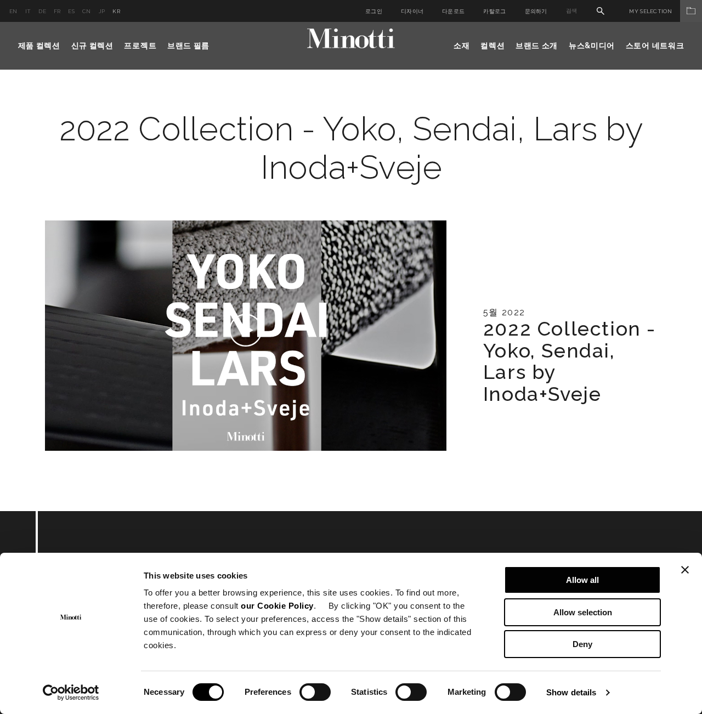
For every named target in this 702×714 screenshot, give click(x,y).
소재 (461, 45)
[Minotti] (351, 39)
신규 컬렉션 (92, 45)
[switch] (315, 692)
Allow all (582, 580)
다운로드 (453, 11)
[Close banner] (685, 570)
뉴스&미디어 (592, 45)
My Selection (650, 11)
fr (57, 11)
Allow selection (582, 612)
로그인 (373, 11)
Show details (571, 692)
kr (116, 11)
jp (102, 11)
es (71, 11)
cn (86, 11)
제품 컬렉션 (39, 45)
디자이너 (412, 11)
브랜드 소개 (537, 45)
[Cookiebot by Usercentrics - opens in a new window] (71, 692)
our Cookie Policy (277, 605)
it (28, 11)
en (13, 11)
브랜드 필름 (188, 45)
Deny (582, 644)
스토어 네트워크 (655, 45)
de (42, 11)
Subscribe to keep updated (166, 571)
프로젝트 (140, 45)
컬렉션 (492, 45)
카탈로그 (494, 11)
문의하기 (536, 11)
